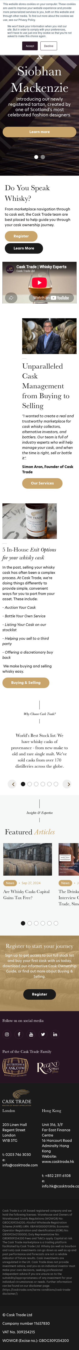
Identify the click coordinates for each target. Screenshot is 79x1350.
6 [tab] (56, 784)
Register (21, 236)
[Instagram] (6, 1034)
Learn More (24, 248)
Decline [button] (48, 46)
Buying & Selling (26, 682)
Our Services (42, 483)
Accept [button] (30, 46)
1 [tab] (36, 157)
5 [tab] (49, 784)
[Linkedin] (55, 1034)
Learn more (39, 131)
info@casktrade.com (20, 1165)
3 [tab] (36, 784)
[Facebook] (18, 1034)
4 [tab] (43, 784)
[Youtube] (31, 1034)
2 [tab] (43, 157)
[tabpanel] (39, 88)
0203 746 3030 (18, 1154)
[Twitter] (43, 1034)
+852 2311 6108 (58, 1175)
